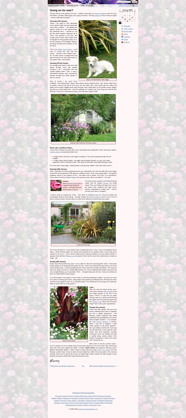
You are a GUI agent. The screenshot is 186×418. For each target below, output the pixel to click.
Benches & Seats (86, 396)
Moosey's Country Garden (57, 5)
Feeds (126, 34)
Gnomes (63, 400)
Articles (76, 396)
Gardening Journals (73, 5)
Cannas (105, 183)
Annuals (64, 396)
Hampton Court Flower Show (64, 403)
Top (83, 366)
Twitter (126, 39)
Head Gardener (95, 197)
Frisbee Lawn (97, 302)
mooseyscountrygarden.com (88, 409)
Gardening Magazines (105, 400)
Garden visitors (55, 152)
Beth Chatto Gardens (100, 322)
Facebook (127, 37)
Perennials (108, 403)
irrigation (97, 15)
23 (120, 21)
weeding (109, 291)
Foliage (56, 400)
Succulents (93, 405)
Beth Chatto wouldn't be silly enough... (102, 366)
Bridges (54, 398)
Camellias (74, 398)
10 (122, 17)
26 (127, 21)
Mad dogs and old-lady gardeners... (63, 366)
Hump (62, 254)
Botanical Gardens (105, 396)
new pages (106, 350)
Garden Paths (99, 403)
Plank (77, 85)
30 (120, 23)
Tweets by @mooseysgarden (83, 393)
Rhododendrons (71, 405)
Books (95, 396)
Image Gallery (72, 400)
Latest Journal (128, 29)
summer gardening (100, 13)
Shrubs (85, 405)
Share (136, 5)
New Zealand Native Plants (84, 403)
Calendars (66, 398)
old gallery (81, 400)
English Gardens (109, 398)
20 (130, 19)
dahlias (73, 177)
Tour (99, 405)
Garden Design (91, 400)
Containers (98, 398)
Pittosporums (70, 256)
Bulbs (60, 398)
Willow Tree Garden (65, 49)
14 (132, 17)
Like (130, 5)
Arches (70, 396)
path (65, 272)
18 (125, 19)
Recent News (128, 31)
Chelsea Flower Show (86, 398)
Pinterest (126, 42)
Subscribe (124, 5)
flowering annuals (72, 183)
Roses (80, 405)
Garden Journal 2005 (86, 5)
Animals (57, 396)
